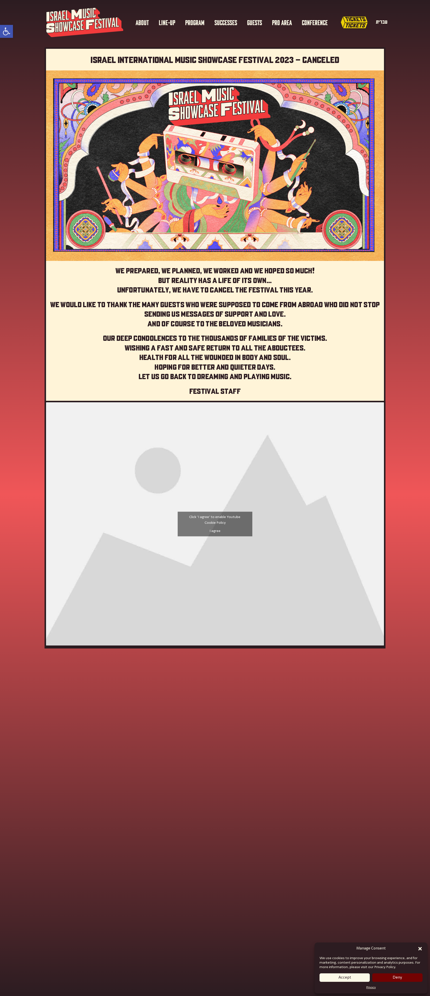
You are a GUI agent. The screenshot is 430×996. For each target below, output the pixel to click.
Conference (315, 22)
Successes (226, 22)
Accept (344, 977)
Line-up (167, 22)
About (142, 22)
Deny (397, 977)
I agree (215, 530)
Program (195, 22)
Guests (254, 22)
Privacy (371, 987)
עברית (381, 22)
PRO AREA (282, 22)
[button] (420, 948)
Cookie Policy (215, 522)
